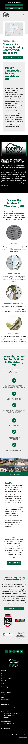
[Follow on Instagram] (6, 651)
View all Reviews (14, 563)
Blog (2, 683)
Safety (3, 697)
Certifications (4, 695)
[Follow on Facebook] (10, 651)
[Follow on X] (14, 651)
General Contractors (6, 678)
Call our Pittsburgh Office (14, 8)
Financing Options (6, 692)
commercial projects (10, 115)
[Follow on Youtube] (17, 651)
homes (19, 112)
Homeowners (4, 676)
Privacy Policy (4, 699)
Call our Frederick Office (14, 5)
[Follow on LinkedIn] (21, 651)
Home (2, 673)
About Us (3, 690)
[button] (13, 557)
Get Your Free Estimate (12, 57)
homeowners (19, 500)
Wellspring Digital (23, 737)
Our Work (3, 680)
